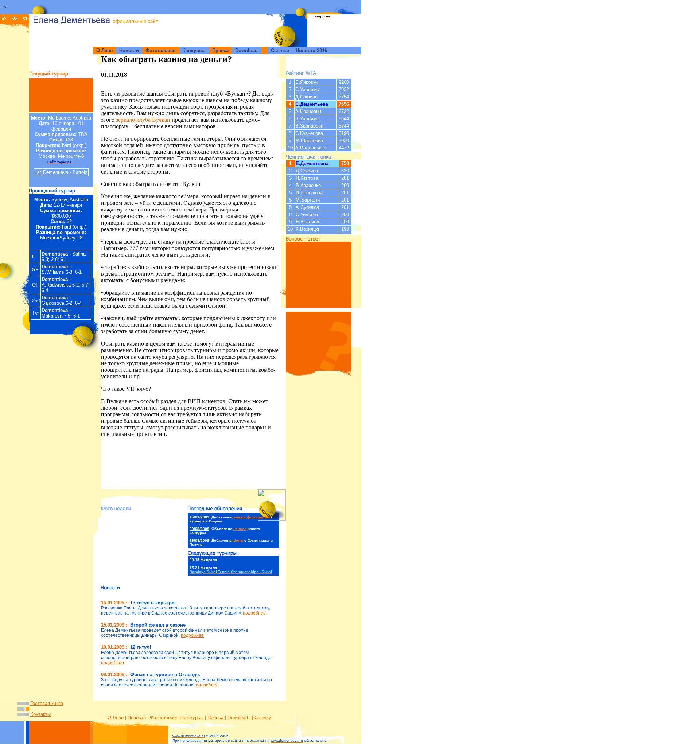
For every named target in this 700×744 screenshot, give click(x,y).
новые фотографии (252, 517)
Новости (137, 717)
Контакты (40, 714)
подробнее (254, 613)
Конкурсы (192, 717)
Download (238, 717)
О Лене (116, 717)
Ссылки (262, 717)
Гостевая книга (46, 703)
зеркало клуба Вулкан (143, 120)
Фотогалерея (164, 717)
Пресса (215, 717)
